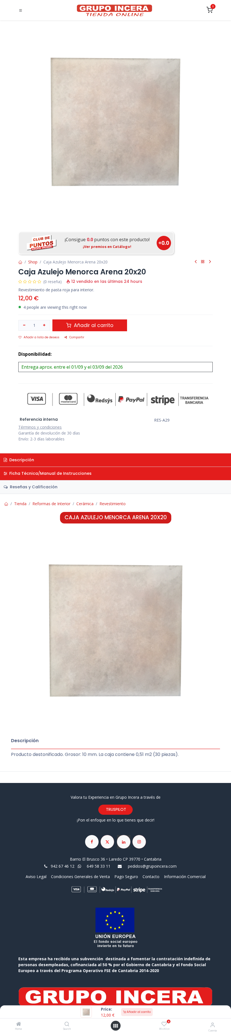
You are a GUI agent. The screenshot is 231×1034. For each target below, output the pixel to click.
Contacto (151, 876)
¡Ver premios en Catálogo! (107, 246)
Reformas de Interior (51, 503)
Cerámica (85, 503)
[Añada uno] (44, 325)
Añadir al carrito (138, 1012)
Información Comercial (185, 876)
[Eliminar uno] (24, 325)
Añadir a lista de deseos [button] (41, 337)
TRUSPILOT (115, 809)
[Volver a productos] (202, 262)
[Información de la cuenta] (212, 1024)
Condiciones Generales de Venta (80, 876)
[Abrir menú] (115, 1025)
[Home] (18, 1024)
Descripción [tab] (21, 460)
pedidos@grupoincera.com (152, 866)
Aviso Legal (37, 876)
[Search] (67, 1024)
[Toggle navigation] (20, 10)
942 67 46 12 (62, 866)
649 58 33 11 (99, 866)
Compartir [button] (76, 337)
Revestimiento (112, 503)
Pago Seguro (126, 876)
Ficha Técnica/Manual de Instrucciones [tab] (50, 473)
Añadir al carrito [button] (92, 325)
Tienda (20, 503)
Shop (32, 262)
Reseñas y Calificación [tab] (33, 487)
